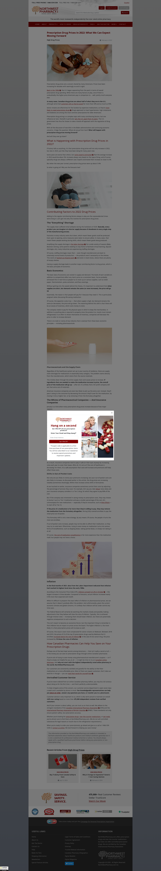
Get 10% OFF (63, 442)
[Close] (111, 412)
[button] (4, 868)
